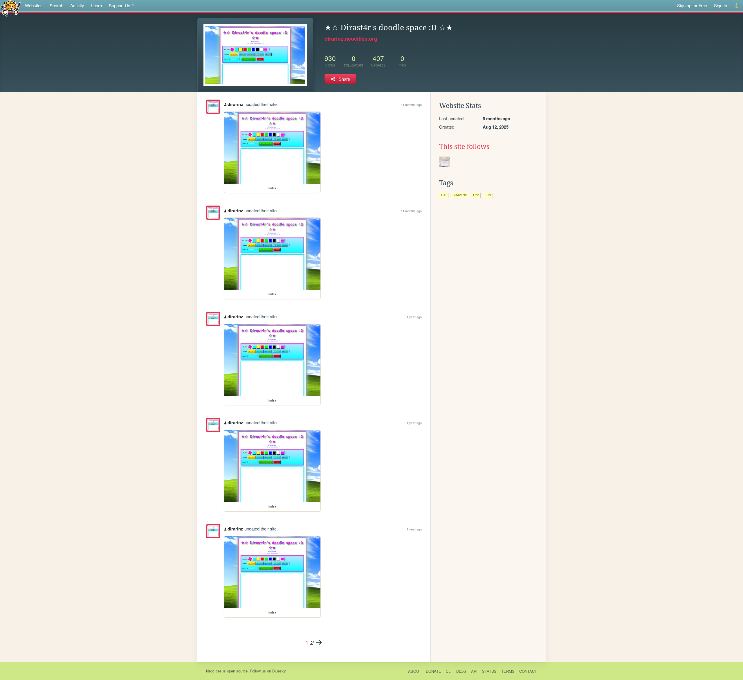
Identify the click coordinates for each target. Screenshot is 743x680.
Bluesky (279, 671)
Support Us (119, 5)
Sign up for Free (692, 5)
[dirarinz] (213, 107)
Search (56, 5)
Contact (528, 671)
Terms (508, 671)
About (414, 671)
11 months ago (411, 104)
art (444, 195)
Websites (34, 5)
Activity (77, 5)
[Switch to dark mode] (737, 5)
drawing (459, 195)
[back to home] (10, 8)
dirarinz (235, 104)
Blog (461, 671)
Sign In (720, 5)
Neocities (214, 671)
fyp (476, 195)
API (474, 671)
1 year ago (414, 316)
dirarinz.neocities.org (350, 38)
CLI (449, 671)
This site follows (464, 146)
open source (237, 671)
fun (488, 195)
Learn (96, 5)
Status (489, 671)
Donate (433, 671)
